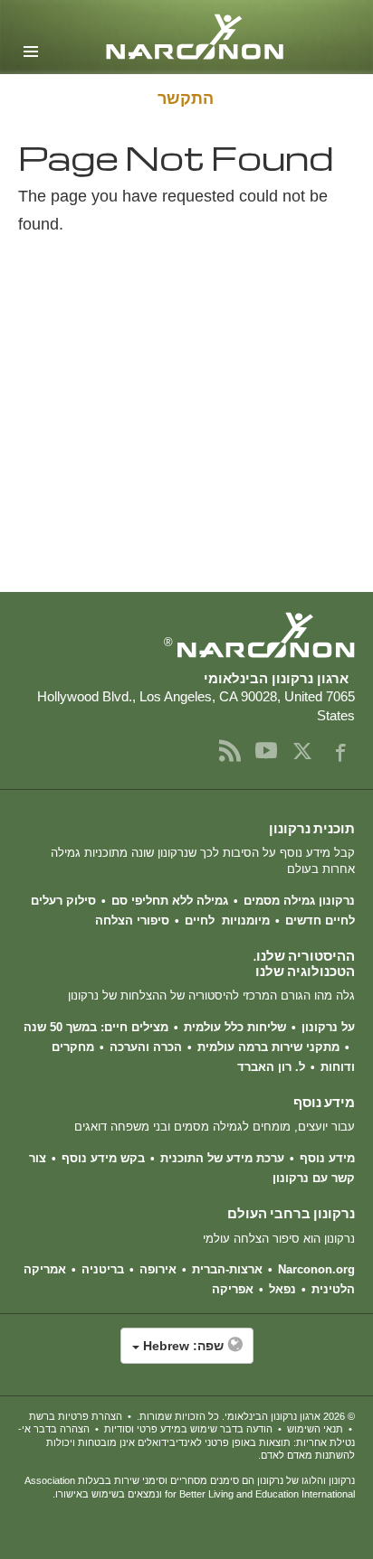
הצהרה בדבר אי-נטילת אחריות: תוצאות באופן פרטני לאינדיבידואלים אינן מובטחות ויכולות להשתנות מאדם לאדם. (186, 1441)
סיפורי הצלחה (132, 920)
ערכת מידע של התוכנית (222, 1158)
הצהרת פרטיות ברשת (75, 1416)
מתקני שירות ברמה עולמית (268, 1047)
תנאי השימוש (315, 1428)
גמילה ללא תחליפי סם (169, 900)
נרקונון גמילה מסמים (299, 900)
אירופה (158, 1269)
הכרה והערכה (146, 1047)
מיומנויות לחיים (227, 920)
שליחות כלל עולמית (235, 1027)
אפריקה (232, 1289)
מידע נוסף (327, 1158)
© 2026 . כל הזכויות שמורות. (246, 1416)
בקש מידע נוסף (103, 1158)
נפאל (282, 1289)
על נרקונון (328, 1027)
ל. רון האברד (271, 1067)
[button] (186, 1355)
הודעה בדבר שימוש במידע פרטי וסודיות (188, 1428)
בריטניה (102, 1269)
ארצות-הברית (227, 1269)
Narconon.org (316, 1269)
